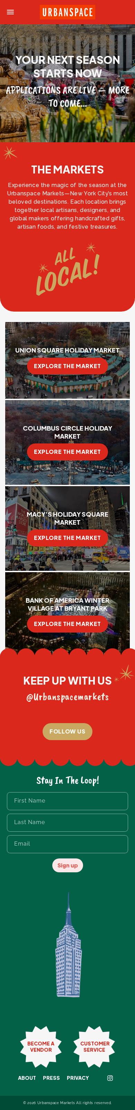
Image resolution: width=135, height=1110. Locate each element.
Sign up (67, 865)
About (27, 1078)
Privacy (78, 1078)
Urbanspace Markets (56, 1103)
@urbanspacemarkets (67, 696)
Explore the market (67, 366)
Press (51, 1078)
